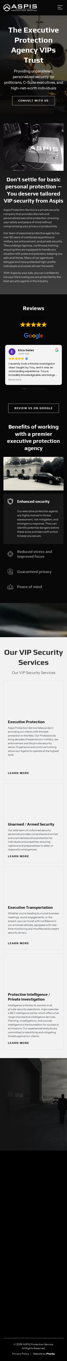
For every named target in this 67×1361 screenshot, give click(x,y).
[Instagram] (39, 1216)
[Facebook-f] (28, 1216)
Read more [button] (15, 379)
